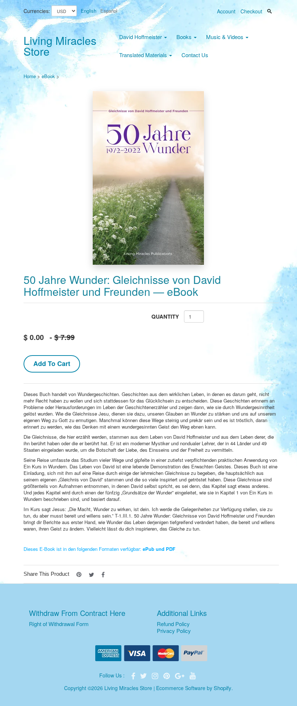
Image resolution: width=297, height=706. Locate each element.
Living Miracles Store (60, 46)
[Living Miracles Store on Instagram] (156, 675)
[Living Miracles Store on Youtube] (193, 675)
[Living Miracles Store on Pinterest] (167, 675)
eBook (48, 76)
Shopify (222, 688)
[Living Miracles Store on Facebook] (134, 675)
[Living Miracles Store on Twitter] (144, 675)
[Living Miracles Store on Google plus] (180, 675)
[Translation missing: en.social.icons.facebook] (103, 573)
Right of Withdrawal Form (59, 624)
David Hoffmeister (141, 37)
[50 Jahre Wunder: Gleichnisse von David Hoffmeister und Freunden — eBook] (148, 178)
